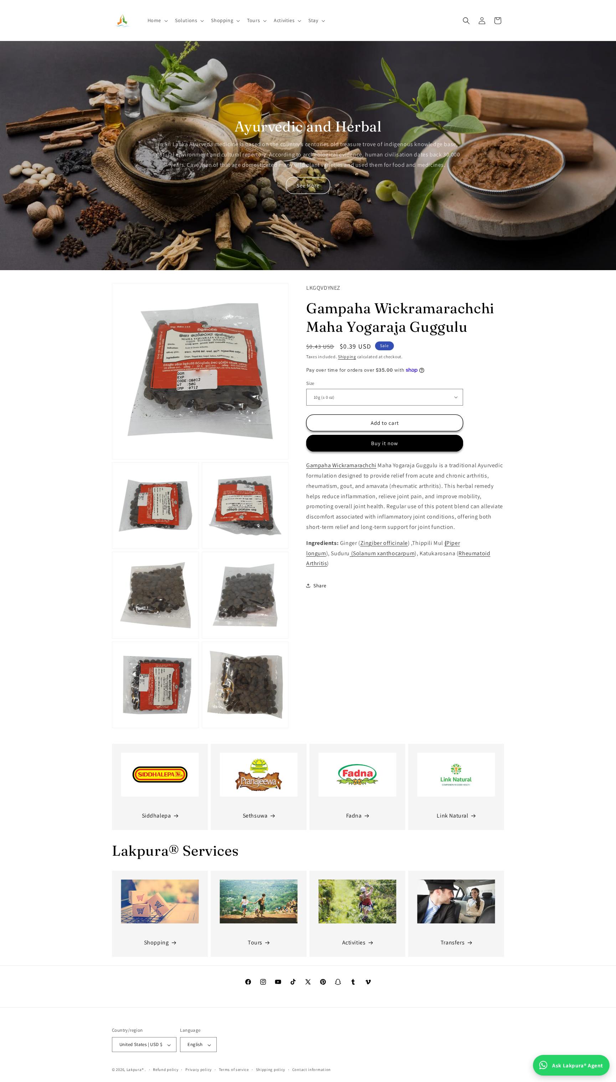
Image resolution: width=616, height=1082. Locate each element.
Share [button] (320, 585)
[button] (157, 20)
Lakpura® (135, 1069)
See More (308, 185)
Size (310, 383)
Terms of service (234, 1069)
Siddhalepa (156, 815)
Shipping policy (271, 1069)
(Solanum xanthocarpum (383, 553)
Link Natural (452, 815)
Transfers (452, 942)
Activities (354, 942)
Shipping (347, 356)
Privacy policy (198, 1069)
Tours (255, 942)
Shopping (156, 942)
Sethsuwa (255, 815)
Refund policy (165, 1069)
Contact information (311, 1069)
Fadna (354, 815)
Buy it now (384, 443)
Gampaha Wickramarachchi (341, 465)
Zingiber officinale (384, 542)
